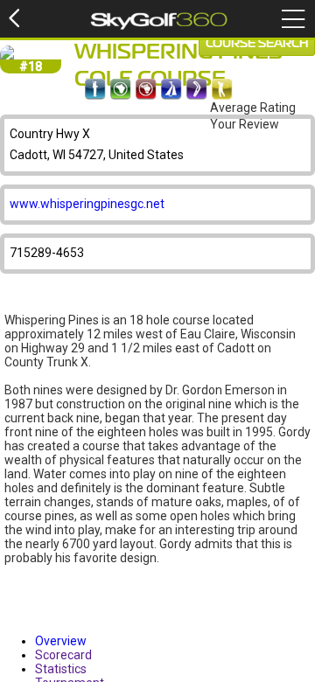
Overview (61, 641)
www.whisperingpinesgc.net (87, 204)
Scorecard (63, 655)
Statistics (61, 669)
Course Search (257, 43)
